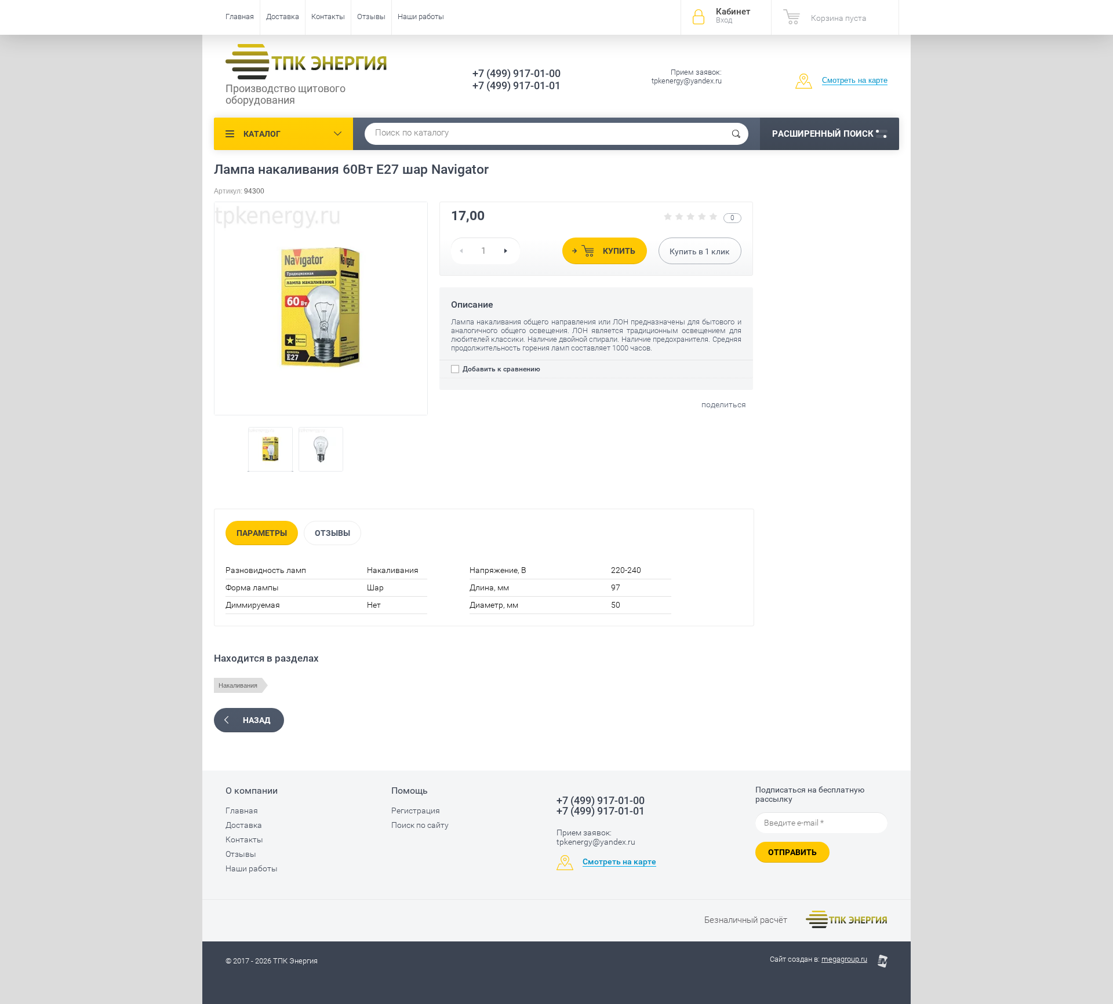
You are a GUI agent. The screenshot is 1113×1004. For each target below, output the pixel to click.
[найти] (736, 134)
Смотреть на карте (855, 80)
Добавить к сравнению (500, 369)
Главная (239, 16)
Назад (256, 720)
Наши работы (421, 16)
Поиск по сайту (420, 825)
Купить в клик (700, 251)
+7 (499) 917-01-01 (516, 85)
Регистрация (415, 810)
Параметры (262, 533)
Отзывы (371, 16)
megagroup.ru (844, 959)
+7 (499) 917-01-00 (516, 73)
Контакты (328, 16)
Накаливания (238, 685)
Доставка (282, 16)
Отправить (792, 852)
